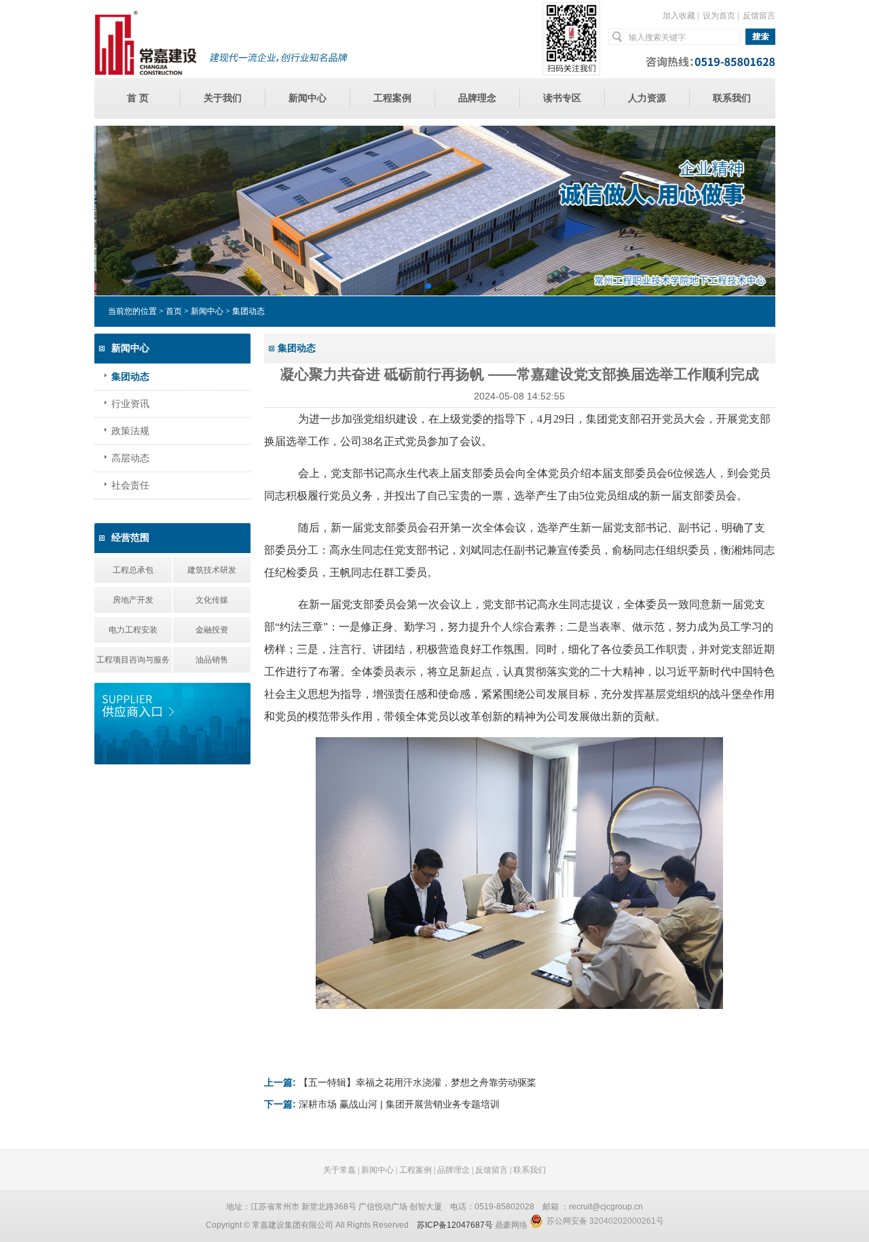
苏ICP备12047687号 (455, 1225)
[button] (404, 286)
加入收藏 (679, 15)
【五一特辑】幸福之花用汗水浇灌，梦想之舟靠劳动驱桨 (417, 1082)
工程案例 (392, 98)
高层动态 (130, 458)
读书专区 (562, 98)
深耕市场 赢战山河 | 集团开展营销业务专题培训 (399, 1104)
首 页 (138, 98)
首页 (174, 311)
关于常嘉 (339, 1170)
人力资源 (647, 98)
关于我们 (223, 98)
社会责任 (130, 485)
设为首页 (719, 15)
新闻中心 (308, 98)
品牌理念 (477, 98)
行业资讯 (130, 404)
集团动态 (130, 377)
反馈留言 (759, 15)
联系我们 (732, 98)
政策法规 (130, 431)
